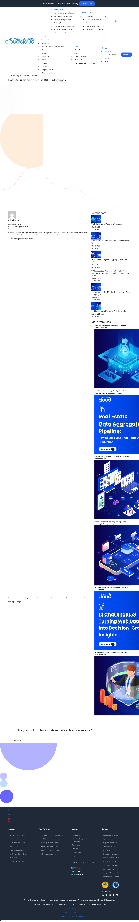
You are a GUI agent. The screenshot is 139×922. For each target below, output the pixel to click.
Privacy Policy (71, 909)
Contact (104, 48)
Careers (107, 58)
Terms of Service (71, 913)
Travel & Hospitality (17, 862)
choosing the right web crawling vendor (44, 598)
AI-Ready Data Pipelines (61, 23)
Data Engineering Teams (94, 19)
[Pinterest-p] (8, 817)
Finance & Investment (17, 839)
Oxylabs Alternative (110, 843)
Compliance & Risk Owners (95, 29)
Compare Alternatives (48, 70)
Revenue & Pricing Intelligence (64, 13)
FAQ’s (106, 61)
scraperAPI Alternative (111, 873)
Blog (9, 229)
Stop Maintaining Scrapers (62, 19)
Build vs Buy (45, 43)
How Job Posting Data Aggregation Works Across (109, 260)
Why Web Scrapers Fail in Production (53, 46)
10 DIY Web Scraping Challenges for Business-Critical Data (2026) (110, 654)
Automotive (14, 846)
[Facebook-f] (8, 810)
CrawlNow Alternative (111, 858)
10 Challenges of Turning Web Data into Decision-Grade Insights (112, 588)
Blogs (43, 50)
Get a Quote (126, 54)
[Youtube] (9, 821)
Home (13, 76)
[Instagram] (9, 819)
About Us (77, 50)
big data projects (47, 233)
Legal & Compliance (17, 850)
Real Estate (14, 858)
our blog (25, 598)
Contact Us (108, 51)
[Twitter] (9, 812)
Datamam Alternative (111, 854)
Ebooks (44, 60)
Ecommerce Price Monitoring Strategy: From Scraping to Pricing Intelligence (110, 523)
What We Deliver (57, 9)
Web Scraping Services (49, 40)
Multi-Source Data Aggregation (64, 16)
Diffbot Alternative (109, 862)
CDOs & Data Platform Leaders (96, 26)
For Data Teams (88, 16)
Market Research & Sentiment (63, 29)
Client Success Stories (48, 73)
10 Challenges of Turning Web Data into (108, 311)
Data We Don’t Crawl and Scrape (85, 63)
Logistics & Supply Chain (18, 854)
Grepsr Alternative (109, 850)
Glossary (44, 63)
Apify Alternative (109, 846)
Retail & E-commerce (17, 835)
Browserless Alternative (111, 877)
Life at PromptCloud (81, 56)
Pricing (115, 21)
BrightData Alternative (111, 835)
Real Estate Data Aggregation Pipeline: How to (110, 241)
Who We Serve (86, 13)
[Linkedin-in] (9, 814)
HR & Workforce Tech (17, 843)
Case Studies (46, 56)
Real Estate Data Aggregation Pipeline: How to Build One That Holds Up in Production (111, 392)
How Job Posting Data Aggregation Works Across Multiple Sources (111, 457)
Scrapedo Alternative (110, 865)
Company (75, 46)
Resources (42, 36)
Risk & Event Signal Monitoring (64, 26)
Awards (77, 53)
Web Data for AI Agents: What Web (106, 224)
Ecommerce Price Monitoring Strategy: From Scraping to (110, 293)
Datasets (44, 66)
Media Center (79, 60)
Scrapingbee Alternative (111, 869)
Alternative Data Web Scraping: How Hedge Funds (110, 274)
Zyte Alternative (109, 839)
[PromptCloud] (19, 41)
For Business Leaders (90, 23)
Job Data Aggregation (61, 33)
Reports (44, 53)
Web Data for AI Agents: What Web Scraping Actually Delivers (110, 327)
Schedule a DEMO (110, 55)
